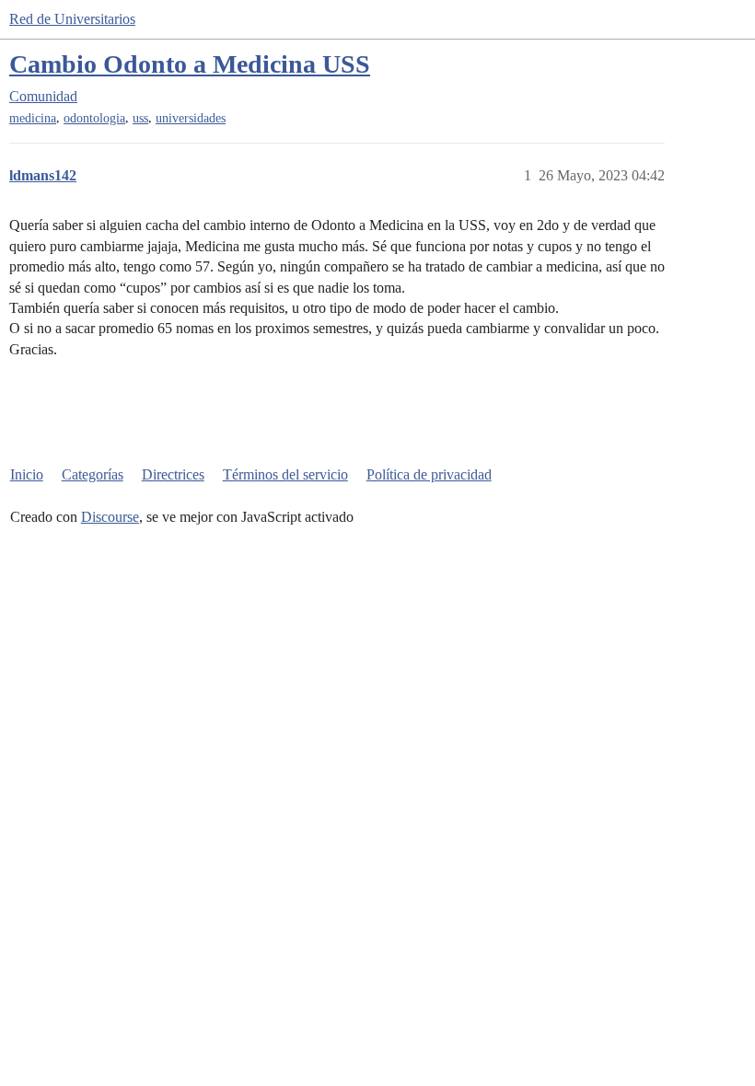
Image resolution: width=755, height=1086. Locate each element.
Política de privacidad (429, 474)
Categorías (92, 474)
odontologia (94, 118)
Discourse (110, 517)
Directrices (173, 474)
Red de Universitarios (72, 19)
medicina (32, 118)
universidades (191, 118)
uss (140, 118)
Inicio (26, 474)
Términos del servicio (285, 474)
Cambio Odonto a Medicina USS (189, 64)
